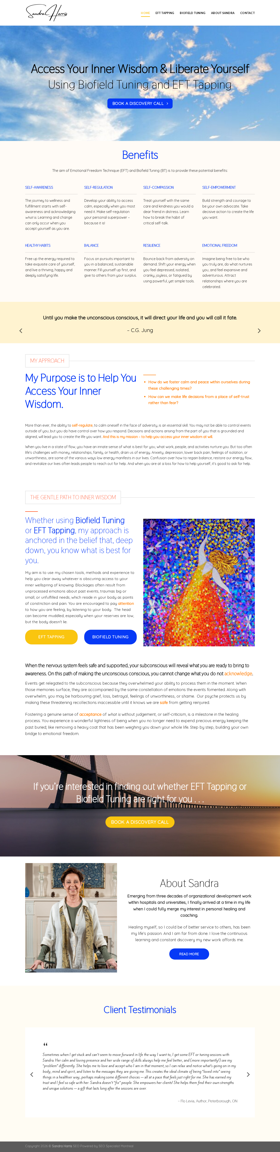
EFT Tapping (165, 13)
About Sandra (222, 13)
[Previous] (21, 331)
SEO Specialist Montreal (116, 1146)
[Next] (259, 331)
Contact (247, 13)
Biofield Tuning (192, 13)
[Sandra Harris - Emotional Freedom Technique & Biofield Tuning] (47, 13)
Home (145, 13)
